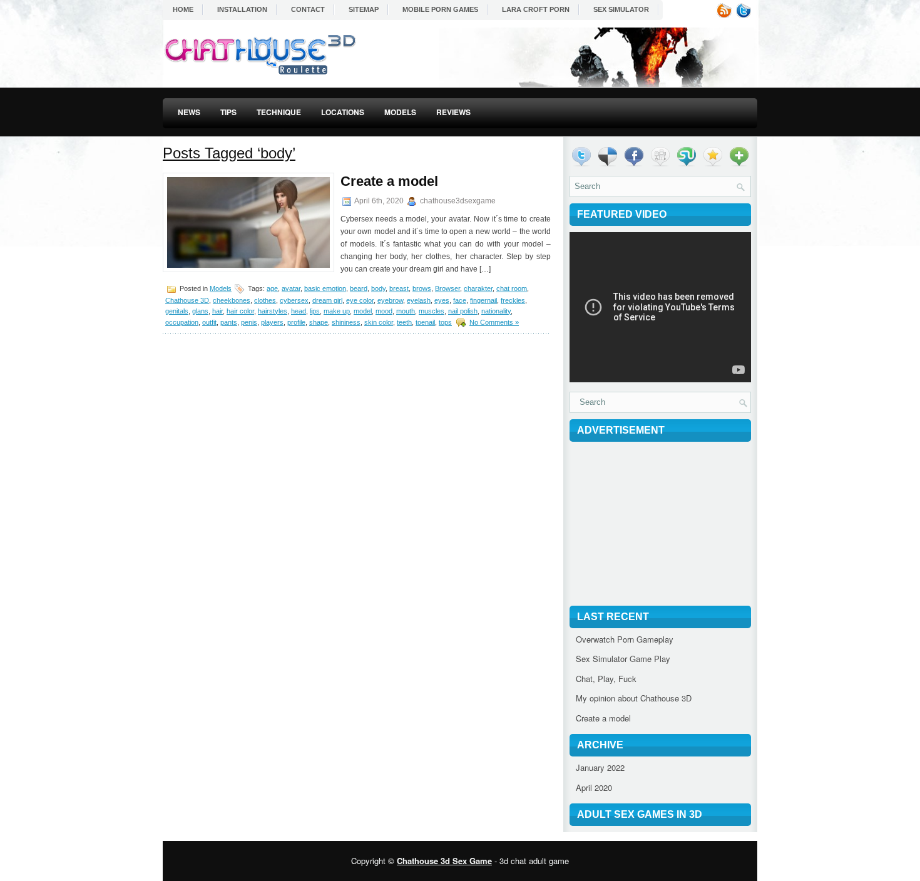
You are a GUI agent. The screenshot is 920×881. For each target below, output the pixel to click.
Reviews (453, 112)
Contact (308, 9)
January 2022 (600, 767)
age (272, 288)
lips (315, 311)
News (189, 112)
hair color (240, 311)
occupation (181, 322)
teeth (404, 322)
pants (228, 322)
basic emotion (325, 288)
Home (183, 9)
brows (421, 288)
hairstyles (272, 311)
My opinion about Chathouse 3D (634, 698)
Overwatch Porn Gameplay (624, 639)
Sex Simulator (621, 9)
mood (384, 311)
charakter (478, 288)
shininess (346, 322)
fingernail (483, 300)
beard (358, 288)
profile (296, 322)
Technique (279, 112)
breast (399, 288)
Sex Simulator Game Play (623, 659)
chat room (511, 288)
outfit (209, 322)
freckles (513, 300)
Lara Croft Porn (536, 9)
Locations (342, 112)
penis (249, 322)
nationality (496, 311)
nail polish (463, 311)
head (298, 311)
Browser (447, 288)
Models (400, 112)
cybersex (294, 300)
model (363, 311)
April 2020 (594, 787)
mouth (405, 311)
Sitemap (364, 9)
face (459, 300)
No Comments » (494, 322)
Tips (228, 112)
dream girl (327, 300)
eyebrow (390, 300)
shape (318, 322)
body (378, 288)
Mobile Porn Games (440, 9)
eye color (360, 300)
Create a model (389, 181)
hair (217, 311)
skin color (378, 322)
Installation (242, 9)
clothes (265, 300)
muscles (431, 311)
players (272, 322)
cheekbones (231, 300)
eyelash (419, 300)
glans (200, 311)
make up (337, 311)
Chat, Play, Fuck (606, 679)
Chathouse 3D (187, 300)
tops (445, 322)
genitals (176, 311)
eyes (441, 300)
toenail (425, 322)
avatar (291, 288)
